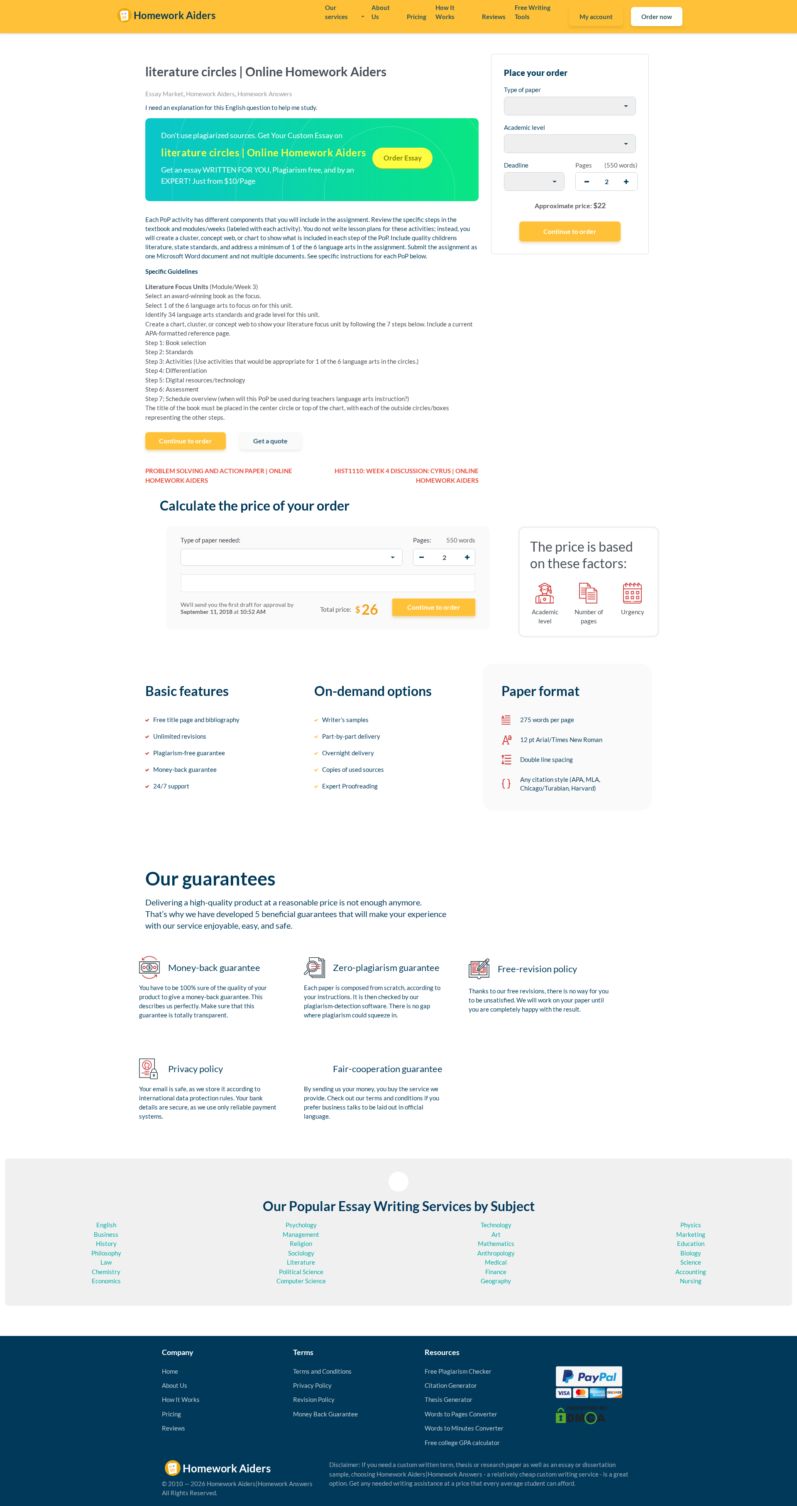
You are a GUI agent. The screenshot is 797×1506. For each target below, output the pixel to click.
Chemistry (106, 1271)
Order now (656, 16)
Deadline (516, 165)
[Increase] (467, 557)
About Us (381, 12)
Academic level (524, 127)
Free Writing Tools (532, 12)
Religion (301, 1243)
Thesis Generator (448, 1399)
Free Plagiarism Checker (458, 1371)
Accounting (690, 1271)
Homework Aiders (210, 93)
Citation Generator (451, 1385)
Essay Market (164, 93)
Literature (301, 1262)
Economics (106, 1281)
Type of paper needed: (210, 540)
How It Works (445, 12)
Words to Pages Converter (461, 1414)
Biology (690, 1253)
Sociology (301, 1253)
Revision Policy (314, 1399)
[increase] (626, 181)
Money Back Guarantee (325, 1414)
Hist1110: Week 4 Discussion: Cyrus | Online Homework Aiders (407, 475)
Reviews (494, 16)
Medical (496, 1262)
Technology (496, 1225)
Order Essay (403, 157)
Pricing (416, 16)
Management (301, 1234)
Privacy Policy (312, 1385)
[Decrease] (421, 557)
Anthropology (496, 1253)
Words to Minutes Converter (464, 1428)
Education (690, 1243)
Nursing (691, 1281)
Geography (496, 1281)
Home (170, 1371)
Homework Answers (264, 93)
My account (596, 16)
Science (690, 1262)
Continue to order (185, 441)
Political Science (301, 1271)
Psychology (301, 1225)
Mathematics (496, 1243)
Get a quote (270, 441)
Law (106, 1262)
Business (106, 1234)
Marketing (690, 1234)
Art (496, 1234)
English (106, 1225)
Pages (583, 165)
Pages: (422, 540)
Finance (495, 1271)
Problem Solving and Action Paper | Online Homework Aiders (218, 475)
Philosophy (106, 1253)
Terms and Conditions (322, 1371)
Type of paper (522, 89)
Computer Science (301, 1281)
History (106, 1243)
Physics (690, 1225)
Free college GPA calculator (462, 1442)
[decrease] (587, 181)
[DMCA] (581, 1414)
